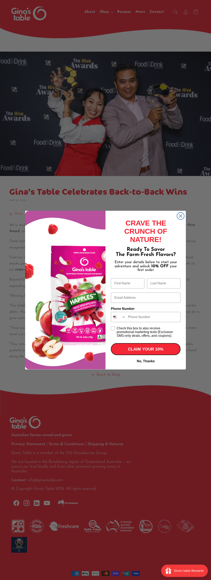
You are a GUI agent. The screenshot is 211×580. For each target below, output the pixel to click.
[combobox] (118, 317)
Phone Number (123, 308)
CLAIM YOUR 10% (145, 349)
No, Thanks (146, 361)
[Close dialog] (180, 216)
